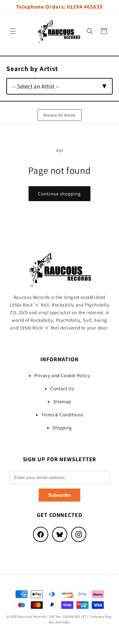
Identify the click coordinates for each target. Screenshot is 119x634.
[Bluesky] (59, 534)
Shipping (62, 428)
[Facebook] (40, 534)
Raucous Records (32, 616)
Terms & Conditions (62, 415)
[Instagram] (78, 534)
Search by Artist (32, 68)
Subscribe (59, 495)
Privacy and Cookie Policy (62, 375)
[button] (13, 31)
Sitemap (62, 401)
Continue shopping (59, 194)
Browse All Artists (59, 115)
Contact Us (62, 388)
